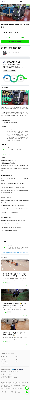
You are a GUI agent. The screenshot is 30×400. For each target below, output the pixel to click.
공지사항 (16, 361)
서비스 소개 (3, 361)
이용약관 (16, 364)
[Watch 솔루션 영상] (15, 97)
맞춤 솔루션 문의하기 (15, 41)
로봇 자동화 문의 (4, 356)
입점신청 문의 (17, 356)
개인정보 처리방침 (4, 364)
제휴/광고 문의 (4, 359)
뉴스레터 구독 (17, 359)
